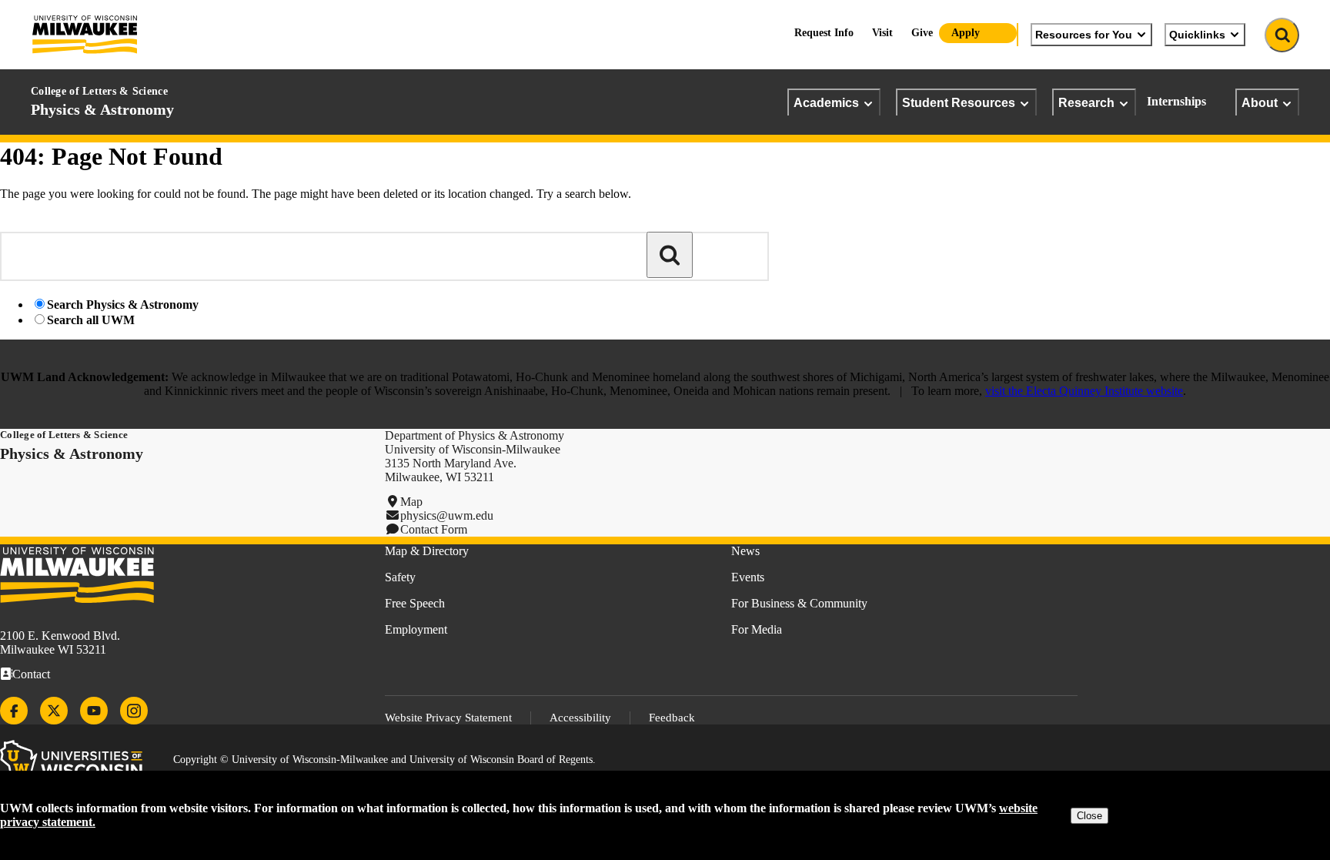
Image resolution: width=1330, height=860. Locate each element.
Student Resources (958, 102)
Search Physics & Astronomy (123, 304)
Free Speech (415, 603)
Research (1086, 102)
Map (411, 501)
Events (747, 577)
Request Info (824, 32)
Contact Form (433, 529)
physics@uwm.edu (446, 515)
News (745, 550)
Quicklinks (1197, 34)
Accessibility (580, 717)
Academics (826, 102)
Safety (400, 577)
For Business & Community (799, 603)
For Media (756, 629)
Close (1089, 816)
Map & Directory (427, 550)
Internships (1176, 101)
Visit (882, 32)
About (1259, 102)
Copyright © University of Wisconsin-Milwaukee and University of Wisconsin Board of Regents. (384, 759)
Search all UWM (91, 319)
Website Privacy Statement (448, 717)
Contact (31, 674)
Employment (416, 629)
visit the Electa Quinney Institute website (1084, 390)
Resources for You (1083, 34)
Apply (965, 32)
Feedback (672, 717)
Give (922, 32)
